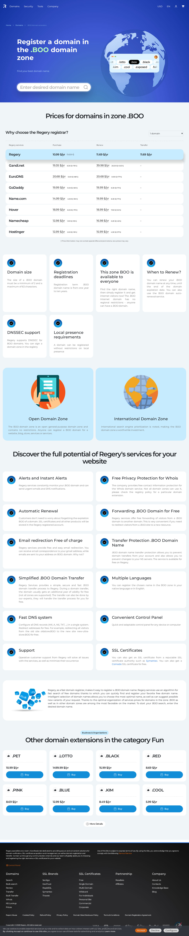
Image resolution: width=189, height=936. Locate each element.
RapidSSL (46, 888)
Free (81, 880)
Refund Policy (45, 915)
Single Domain (86, 884)
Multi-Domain (85, 888)
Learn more (110, 931)
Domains (12, 873)
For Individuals (86, 895)
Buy (27, 774)
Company (159, 873)
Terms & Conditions (111, 915)
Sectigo (46, 880)
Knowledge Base (160, 888)
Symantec (151, 661)
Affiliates (120, 884)
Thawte (46, 895)
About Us (156, 880)
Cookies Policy (28, 915)
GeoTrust (46, 884)
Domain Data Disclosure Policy (85, 915)
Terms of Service (125, 853)
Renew (9, 888)
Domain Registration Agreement (138, 915)
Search (9, 880)
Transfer (10, 891)
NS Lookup (11, 903)
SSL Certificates (89, 873)
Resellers (120, 880)
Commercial (85, 903)
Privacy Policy (62, 915)
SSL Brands (50, 873)
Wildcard (83, 891)
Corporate (84, 907)
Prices (9, 907)
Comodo (117, 664)
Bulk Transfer (12, 895)
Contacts (156, 884)
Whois (9, 899)
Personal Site (85, 899)
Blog (154, 891)
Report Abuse (11, 915)
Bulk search (11, 884)
